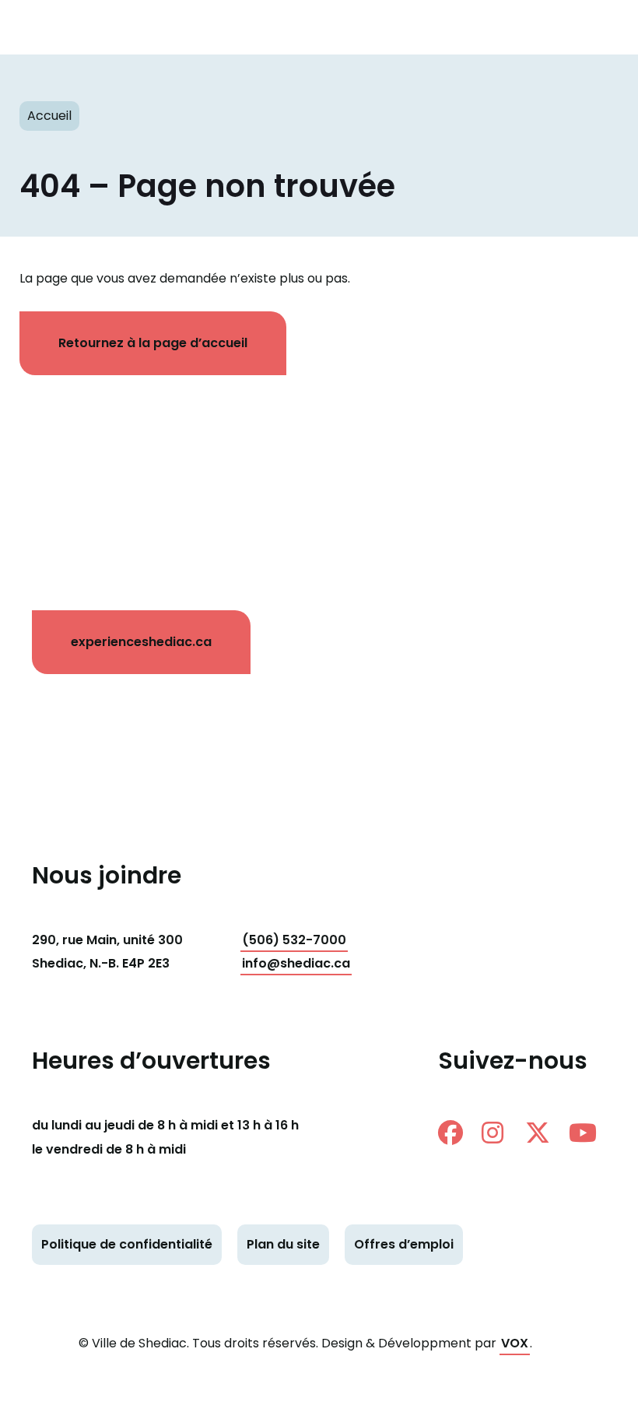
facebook (456, 1132)
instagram (500, 1132)
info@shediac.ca (296, 963)
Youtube (587, 1132)
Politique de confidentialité (126, 1244)
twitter (544, 1132)
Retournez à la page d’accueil (152, 343)
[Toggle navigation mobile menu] (599, 27)
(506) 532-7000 (294, 940)
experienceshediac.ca (141, 642)
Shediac (58, 27)
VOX (514, 1343)
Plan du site (283, 1244)
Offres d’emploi (404, 1244)
